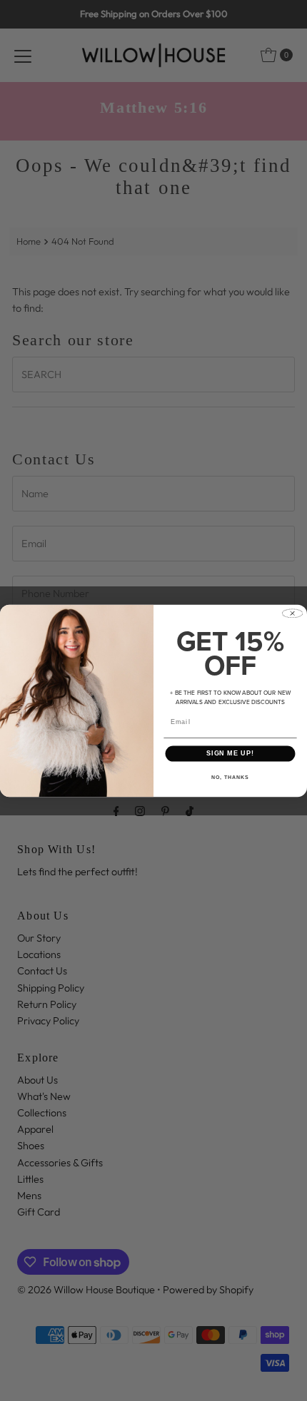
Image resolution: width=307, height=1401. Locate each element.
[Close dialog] (292, 613)
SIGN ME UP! (230, 753)
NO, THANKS (229, 777)
